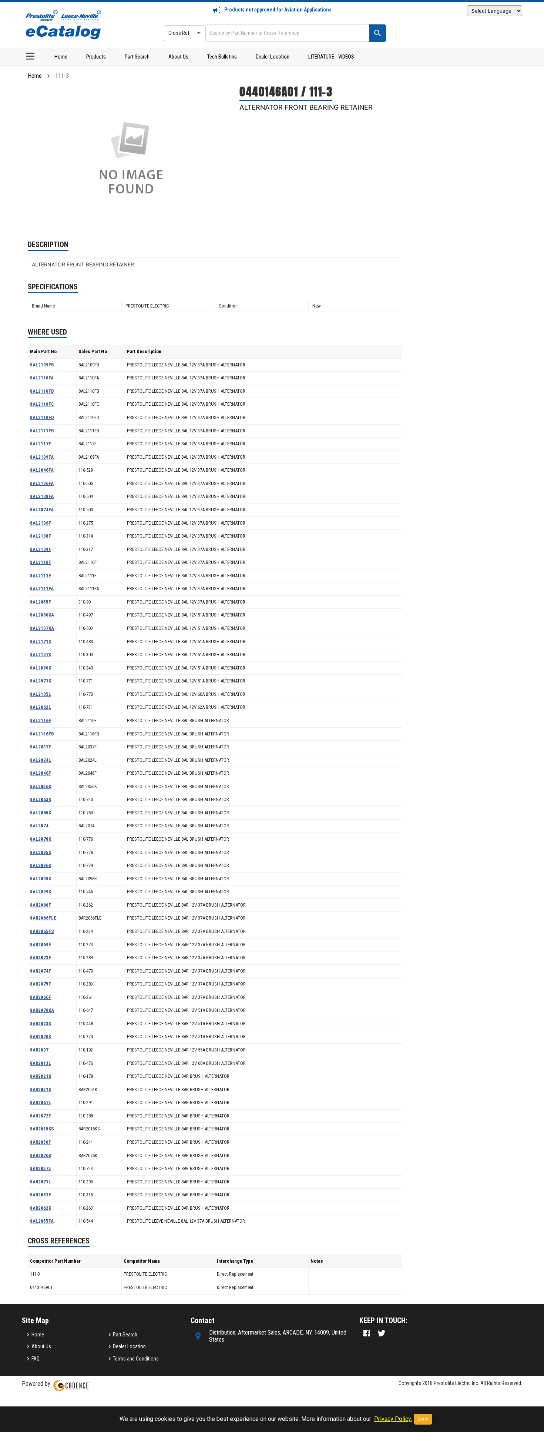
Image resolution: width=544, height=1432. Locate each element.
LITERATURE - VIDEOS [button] (331, 56)
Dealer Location (272, 56)
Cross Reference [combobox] (186, 33)
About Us (178, 56)
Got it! (423, 1419)
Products (96, 56)
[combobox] (287, 32)
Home (60, 56)
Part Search (137, 56)
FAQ (35, 1359)
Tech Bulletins (222, 56)
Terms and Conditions (136, 1359)
